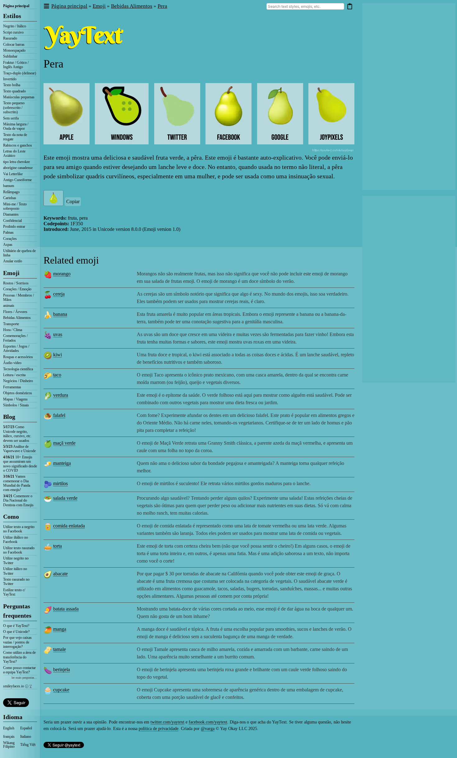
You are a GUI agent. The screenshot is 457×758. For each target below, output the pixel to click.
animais (8, 305)
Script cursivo (13, 32)
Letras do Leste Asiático (14, 153)
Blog (9, 416)
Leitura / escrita (14, 375)
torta (57, 546)
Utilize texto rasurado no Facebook (19, 550)
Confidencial (12, 220)
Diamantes (11, 214)
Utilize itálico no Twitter (15, 571)
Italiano (25, 736)
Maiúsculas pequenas (19, 97)
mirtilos (60, 483)
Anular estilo (12, 261)
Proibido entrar (14, 226)
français (9, 736)
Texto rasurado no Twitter (16, 581)
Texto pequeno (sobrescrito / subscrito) (14, 107)
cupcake (61, 689)
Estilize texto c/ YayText (14, 592)
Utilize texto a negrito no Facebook (19, 529)
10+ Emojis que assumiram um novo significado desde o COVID (20, 464)
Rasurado (10, 38)
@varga (208, 728)
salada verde (65, 498)
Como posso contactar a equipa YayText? (19, 670)
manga (59, 629)
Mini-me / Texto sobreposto (15, 206)
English (8, 728)
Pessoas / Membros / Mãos (18, 297)
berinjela (61, 669)
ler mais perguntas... (24, 677)
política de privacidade (158, 728)
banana (60, 314)
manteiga (62, 463)
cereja (59, 294)
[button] (46, 6)
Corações (10, 238)
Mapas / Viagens (15, 399)
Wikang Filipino (9, 745)
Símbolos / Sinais (16, 405)
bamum (8, 186)
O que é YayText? (16, 626)
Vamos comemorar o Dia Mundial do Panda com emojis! (16, 483)
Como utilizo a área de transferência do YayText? (19, 657)
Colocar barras (14, 44)
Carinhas (9, 198)
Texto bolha (11, 85)
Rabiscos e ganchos (17, 145)
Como (11, 516)
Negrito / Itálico (14, 26)
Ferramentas (12, 387)
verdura (60, 395)
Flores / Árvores (15, 312)
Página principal (16, 6)
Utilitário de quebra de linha (19, 253)
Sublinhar (10, 56)
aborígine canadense (18, 168)
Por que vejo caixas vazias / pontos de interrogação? (17, 642)
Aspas (7, 244)
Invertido (9, 79)
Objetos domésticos (17, 393)
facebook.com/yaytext (208, 722)
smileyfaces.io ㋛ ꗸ (17, 686)
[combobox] (305, 6)
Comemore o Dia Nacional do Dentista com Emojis (18, 500)
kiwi (57, 354)
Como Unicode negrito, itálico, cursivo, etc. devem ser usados (17, 433)
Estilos (12, 15)
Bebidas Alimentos (17, 318)
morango (62, 273)
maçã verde (64, 443)
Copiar (73, 201)
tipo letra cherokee (16, 162)
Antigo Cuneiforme (17, 180)
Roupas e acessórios (18, 357)
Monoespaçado (14, 50)
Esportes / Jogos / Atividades (16, 348)
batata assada (66, 608)
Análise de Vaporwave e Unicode (19, 448)
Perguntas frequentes (17, 611)
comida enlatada (69, 525)
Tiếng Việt (27, 744)
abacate (60, 573)
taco (57, 374)
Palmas (8, 232)
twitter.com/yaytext (167, 722)
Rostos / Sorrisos (16, 283)
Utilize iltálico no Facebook (15, 539)
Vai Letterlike (13, 174)
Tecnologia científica (18, 369)
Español (26, 728)
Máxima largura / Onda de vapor (15, 126)
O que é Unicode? (16, 631)
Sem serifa (11, 118)
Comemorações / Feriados (15, 338)
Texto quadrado (14, 91)
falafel (59, 415)
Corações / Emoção (17, 289)
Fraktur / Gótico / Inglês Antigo (16, 64)
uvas (57, 334)
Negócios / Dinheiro (18, 381)
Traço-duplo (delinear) (19, 73)
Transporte (11, 324)
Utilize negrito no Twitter (16, 560)
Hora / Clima (12, 330)
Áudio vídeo (12, 363)
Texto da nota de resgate (15, 137)
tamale (59, 649)
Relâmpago (11, 192)
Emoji (11, 272)
